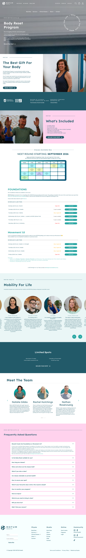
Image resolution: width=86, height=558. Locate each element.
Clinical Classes (43, 11)
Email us (25, 198)
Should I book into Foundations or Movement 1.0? (27, 444)
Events (57, 3)
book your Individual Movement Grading (16, 196)
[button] (80, 337)
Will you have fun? (17, 502)
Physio (19, 3)
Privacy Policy (65, 550)
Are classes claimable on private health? (24, 475)
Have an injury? (16, 493)
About (51, 11)
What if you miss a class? (19, 471)
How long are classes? (18, 462)
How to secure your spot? (19, 480)
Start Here (49, 530)
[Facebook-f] (77, 530)
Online (32, 3)
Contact (58, 11)
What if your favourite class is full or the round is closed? (29, 484)
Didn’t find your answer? (19, 507)
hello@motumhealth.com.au (52, 267)
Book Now (28, 11)
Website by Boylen (75, 550)
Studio (25, 3)
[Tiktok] (74, 540)
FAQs (48, 538)
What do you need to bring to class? (22, 498)
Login (69, 3)
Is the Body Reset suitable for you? (22, 458)
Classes (48, 534)
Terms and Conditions (55, 550)
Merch (64, 3)
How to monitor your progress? (21, 489)
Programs (63, 532)
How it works (64, 530)
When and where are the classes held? (23, 467)
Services (35, 11)
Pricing (48, 536)
